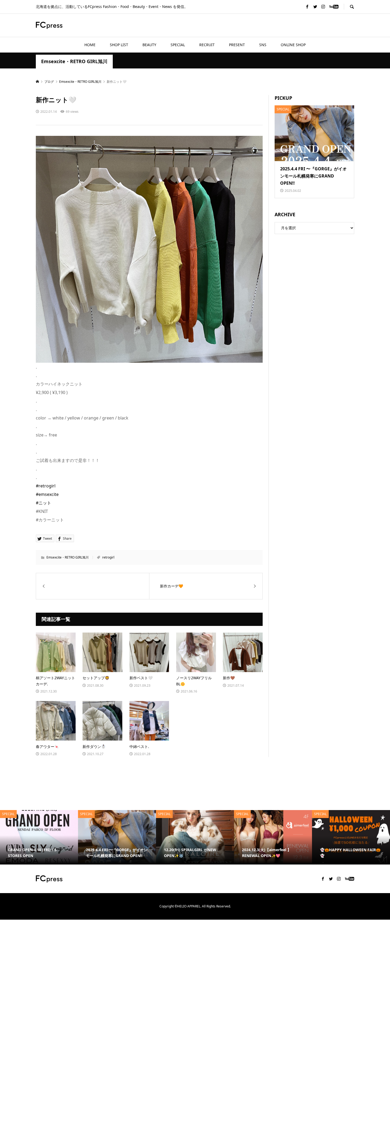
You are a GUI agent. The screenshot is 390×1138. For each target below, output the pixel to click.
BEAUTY (149, 44)
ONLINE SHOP (293, 44)
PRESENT (237, 44)
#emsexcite (47, 494)
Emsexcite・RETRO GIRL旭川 (74, 61)
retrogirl (108, 557)
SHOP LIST (119, 44)
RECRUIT (207, 44)
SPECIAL (178, 44)
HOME (90, 44)
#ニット (43, 503)
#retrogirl (45, 486)
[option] (52, 837)
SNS (262, 44)
